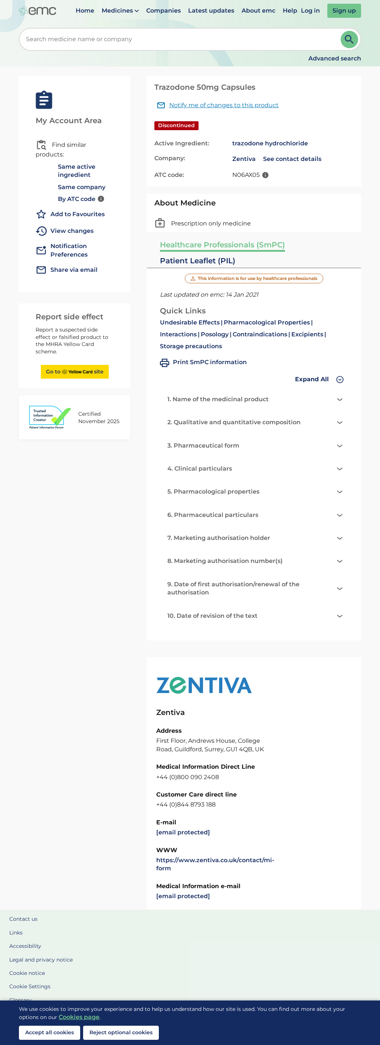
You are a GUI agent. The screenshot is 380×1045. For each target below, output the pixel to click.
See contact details (292, 158)
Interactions (178, 334)
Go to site (75, 371)
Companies (163, 10)
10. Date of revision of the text (212, 615)
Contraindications (260, 334)
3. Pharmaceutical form (203, 445)
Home (85, 10)
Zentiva (244, 158)
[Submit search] (349, 39)
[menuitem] (85, 11)
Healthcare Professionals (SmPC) (222, 244)
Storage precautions (191, 346)
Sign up (344, 10)
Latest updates (211, 10)
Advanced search (334, 58)
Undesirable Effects (190, 322)
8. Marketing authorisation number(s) (225, 560)
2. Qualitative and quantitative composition (234, 422)
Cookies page (79, 1017)
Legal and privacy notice (41, 959)
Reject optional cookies (121, 1032)
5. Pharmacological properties (213, 491)
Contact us (23, 919)
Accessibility (25, 946)
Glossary (20, 1000)
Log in (310, 10)
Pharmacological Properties (267, 322)
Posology (215, 334)
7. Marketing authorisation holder (218, 537)
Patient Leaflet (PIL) (197, 260)
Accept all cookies (49, 1032)
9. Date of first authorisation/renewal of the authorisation (233, 588)
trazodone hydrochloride (270, 143)
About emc (258, 10)
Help (290, 10)
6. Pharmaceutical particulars (212, 514)
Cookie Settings (29, 986)
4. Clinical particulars (199, 468)
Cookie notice (27, 973)
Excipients (307, 334)
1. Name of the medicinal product (218, 399)
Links (16, 932)
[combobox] (181, 39)
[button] (120, 11)
